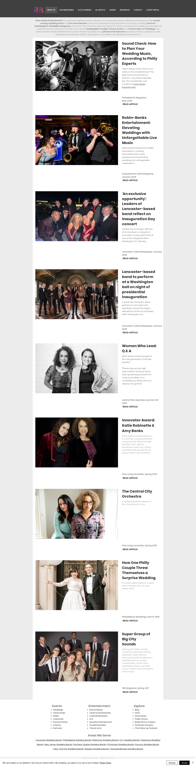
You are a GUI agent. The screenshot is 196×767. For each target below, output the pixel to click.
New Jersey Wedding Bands (58, 744)
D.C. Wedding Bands (130, 740)
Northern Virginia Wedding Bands (90, 744)
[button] (112, 10)
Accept (184, 762)
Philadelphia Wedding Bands (77, 740)
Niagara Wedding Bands (97, 748)
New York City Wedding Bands (68, 748)
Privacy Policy (105, 762)
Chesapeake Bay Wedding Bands (126, 748)
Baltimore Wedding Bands (105, 740)
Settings (172, 762)
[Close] (192, 763)
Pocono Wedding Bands (147, 744)
